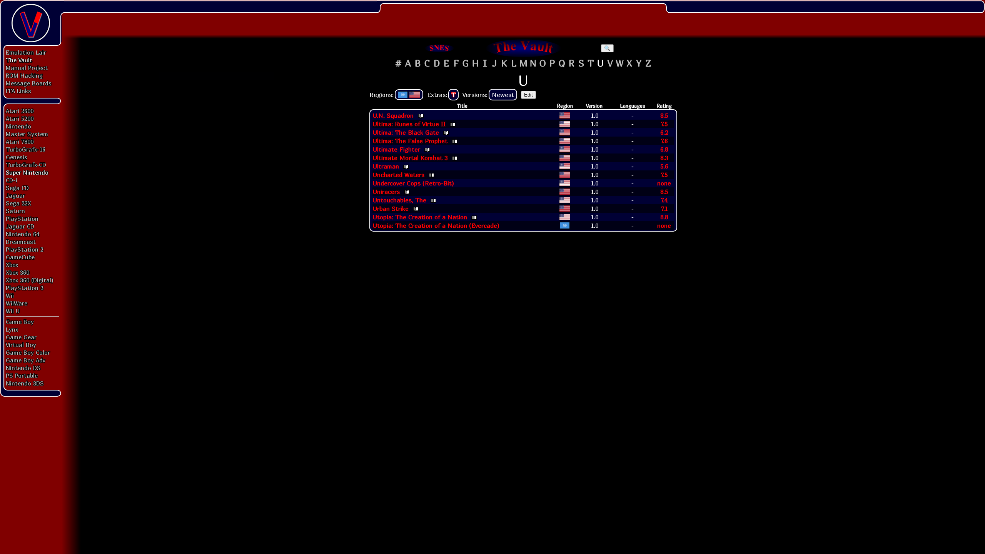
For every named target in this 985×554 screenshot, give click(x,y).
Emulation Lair (26, 52)
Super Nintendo (27, 172)
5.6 (664, 166)
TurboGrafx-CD (26, 164)
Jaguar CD (20, 226)
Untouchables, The (399, 200)
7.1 (664, 208)
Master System (27, 133)
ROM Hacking (24, 75)
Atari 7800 (19, 141)
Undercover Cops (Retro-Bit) (413, 183)
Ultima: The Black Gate (406, 132)
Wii (10, 295)
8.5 (664, 115)
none (664, 183)
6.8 (664, 149)
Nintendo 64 (22, 233)
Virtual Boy (21, 344)
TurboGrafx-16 (25, 149)
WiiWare (16, 303)
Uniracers (386, 191)
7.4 (664, 200)
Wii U (13, 310)
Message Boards (29, 83)
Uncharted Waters (398, 175)
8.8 (664, 217)
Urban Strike (391, 208)
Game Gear (21, 337)
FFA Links (18, 90)
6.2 (664, 132)
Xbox (12, 264)
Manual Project (27, 67)
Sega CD (17, 187)
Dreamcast (21, 241)
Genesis (16, 157)
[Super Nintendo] (439, 48)
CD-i (11, 180)
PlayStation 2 (24, 249)
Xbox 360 (17, 272)
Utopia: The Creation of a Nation (420, 217)
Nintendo (18, 126)
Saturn (15, 210)
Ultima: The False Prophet (410, 141)
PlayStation (22, 218)
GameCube (20, 257)
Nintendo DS (23, 367)
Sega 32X (18, 203)
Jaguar (15, 195)
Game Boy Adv (25, 360)
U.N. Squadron (393, 115)
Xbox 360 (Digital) (29, 280)
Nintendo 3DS (25, 383)
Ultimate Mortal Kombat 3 (410, 158)
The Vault (19, 60)
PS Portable (22, 375)
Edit (528, 95)
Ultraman (386, 166)
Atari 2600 (19, 110)
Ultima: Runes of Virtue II (409, 124)
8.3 (664, 158)
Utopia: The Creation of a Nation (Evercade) (436, 225)
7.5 (664, 124)
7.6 (664, 141)
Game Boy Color (28, 352)
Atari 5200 (19, 118)
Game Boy (20, 321)
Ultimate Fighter (396, 149)
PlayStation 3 (24, 287)
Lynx (12, 329)
